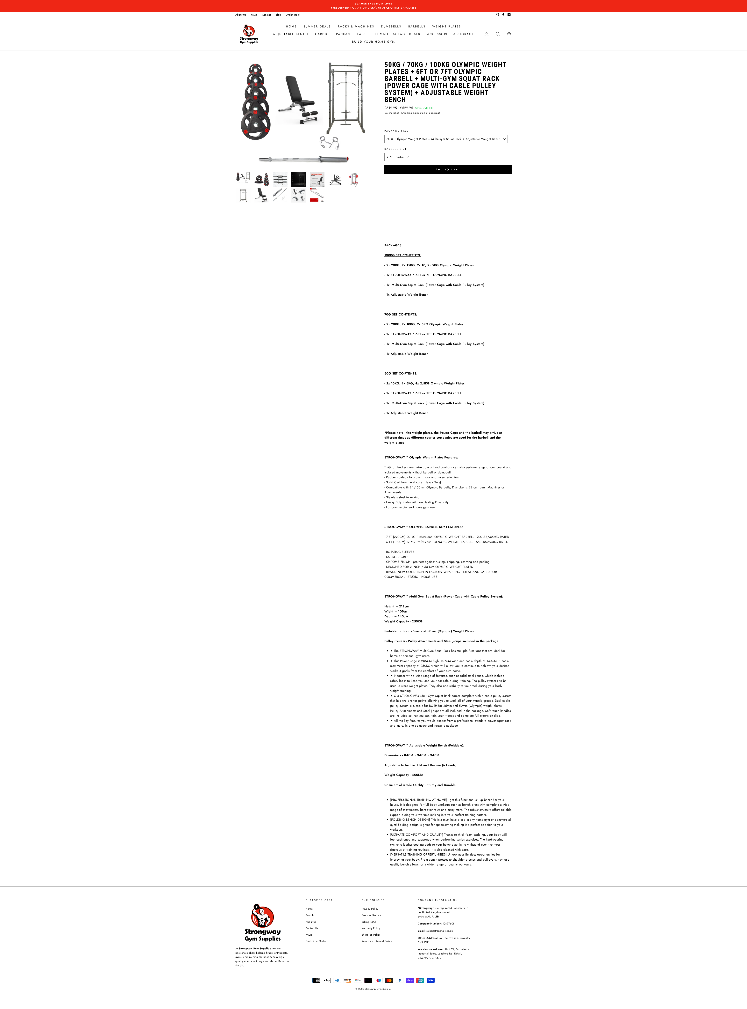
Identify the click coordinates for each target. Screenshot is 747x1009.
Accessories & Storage (450, 34)
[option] (373, 6)
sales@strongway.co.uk (439, 931)
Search (310, 915)
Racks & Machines (356, 26)
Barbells (416, 26)
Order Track (293, 15)
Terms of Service (371, 915)
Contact (266, 15)
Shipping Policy (371, 935)
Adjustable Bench (290, 34)
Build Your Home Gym (373, 42)
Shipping (406, 113)
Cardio (322, 34)
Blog (278, 15)
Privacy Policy (370, 909)
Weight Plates (446, 26)
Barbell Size (395, 149)
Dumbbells (391, 26)
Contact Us (312, 928)
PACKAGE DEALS (351, 34)
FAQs (254, 15)
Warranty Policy (371, 928)
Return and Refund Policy (377, 941)
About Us (240, 15)
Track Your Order (316, 941)
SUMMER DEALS (317, 26)
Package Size (396, 131)
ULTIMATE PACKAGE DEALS (396, 34)
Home (291, 26)
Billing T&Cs (369, 922)
